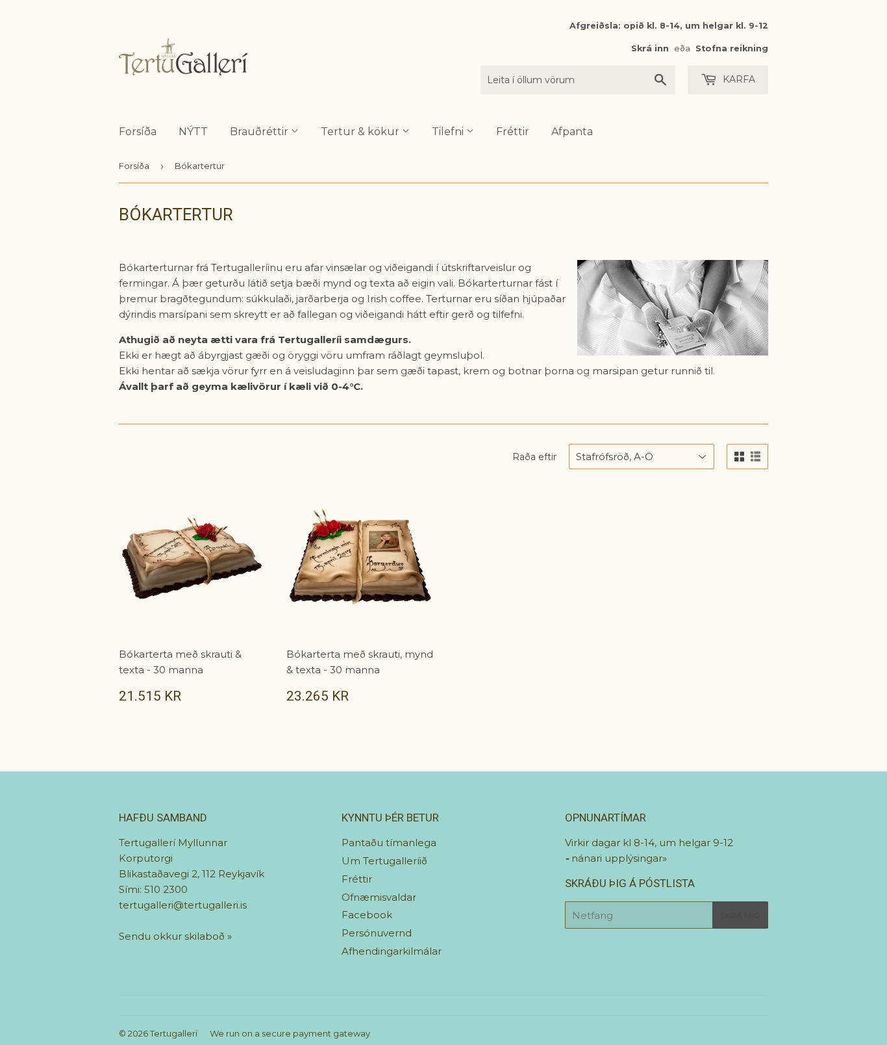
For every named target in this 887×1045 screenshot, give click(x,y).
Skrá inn (650, 48)
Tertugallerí (173, 1033)
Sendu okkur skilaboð (173, 936)
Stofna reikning (731, 48)
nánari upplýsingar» (619, 858)
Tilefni (449, 131)
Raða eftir (534, 457)
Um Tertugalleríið (384, 861)
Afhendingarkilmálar (392, 951)
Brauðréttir (260, 131)
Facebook (367, 915)
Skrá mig (740, 915)
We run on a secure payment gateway (290, 1033)
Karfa (737, 79)
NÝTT (193, 131)
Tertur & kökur (361, 131)
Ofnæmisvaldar (379, 897)
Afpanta (572, 131)
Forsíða (137, 131)
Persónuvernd (377, 933)
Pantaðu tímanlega (389, 842)
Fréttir (512, 131)
